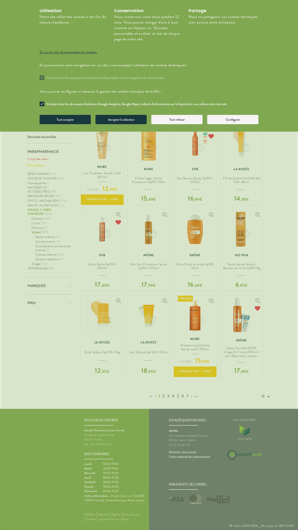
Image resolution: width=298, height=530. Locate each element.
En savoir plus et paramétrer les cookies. (68, 52)
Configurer (233, 119)
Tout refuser (177, 119)
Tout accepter (65, 119)
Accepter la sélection (121, 119)
